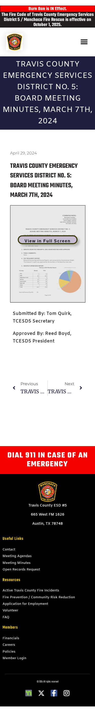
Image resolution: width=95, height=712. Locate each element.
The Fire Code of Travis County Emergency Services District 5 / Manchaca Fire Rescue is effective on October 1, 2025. (48, 20)
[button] (84, 42)
